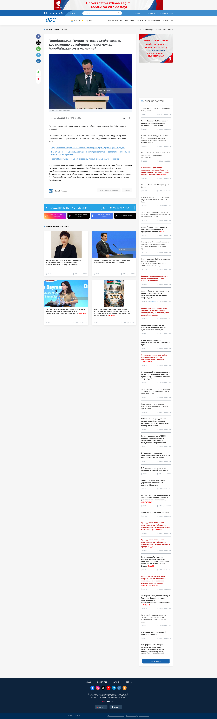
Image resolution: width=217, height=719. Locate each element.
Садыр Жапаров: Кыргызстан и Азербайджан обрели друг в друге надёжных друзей (88, 148)
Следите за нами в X (126, 216)
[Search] (119, 13)
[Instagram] (47, 13)
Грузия (127, 190)
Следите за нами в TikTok (80, 216)
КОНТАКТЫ (102, 682)
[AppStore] (116, 707)
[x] (103, 688)
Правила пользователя (116, 716)
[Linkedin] (59, 13)
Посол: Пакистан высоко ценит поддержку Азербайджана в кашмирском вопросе (86, 159)
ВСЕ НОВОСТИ (115, 21)
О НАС (88, 682)
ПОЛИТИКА (129, 21)
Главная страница (145, 30)
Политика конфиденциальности (137, 716)
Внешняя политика (164, 30)
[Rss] (62, 13)
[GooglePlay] (101, 707)
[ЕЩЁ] (171, 21)
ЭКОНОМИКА (154, 21)
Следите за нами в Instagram (57, 216)
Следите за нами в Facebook (103, 216)
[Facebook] (44, 13)
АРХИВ (116, 682)
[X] (50, 13)
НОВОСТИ (141, 21)
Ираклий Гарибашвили (109, 190)
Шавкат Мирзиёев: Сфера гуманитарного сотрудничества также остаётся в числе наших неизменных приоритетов (90, 153)
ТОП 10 (129, 682)
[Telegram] (56, 13)
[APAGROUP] (108, 701)
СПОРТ (166, 21)
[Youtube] (53, 13)
